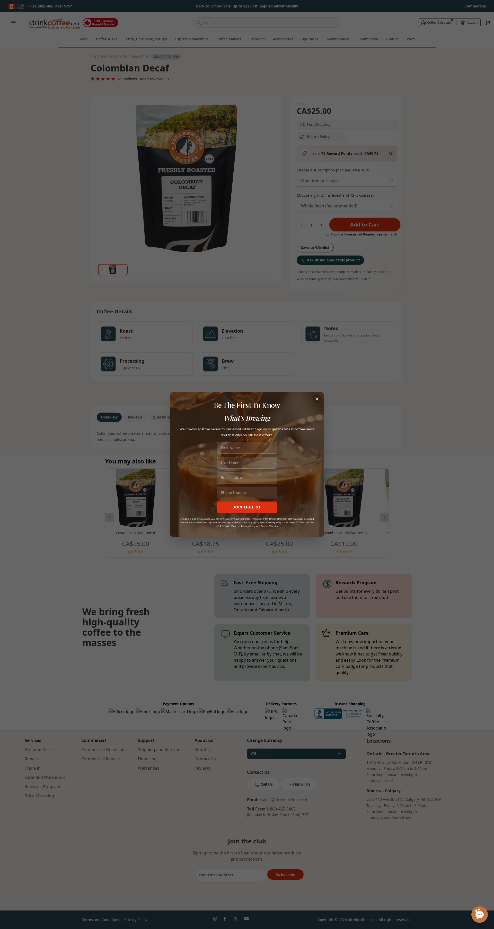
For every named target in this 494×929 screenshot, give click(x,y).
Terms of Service (269, 526)
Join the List (247, 507)
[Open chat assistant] (479, 914)
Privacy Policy (248, 526)
